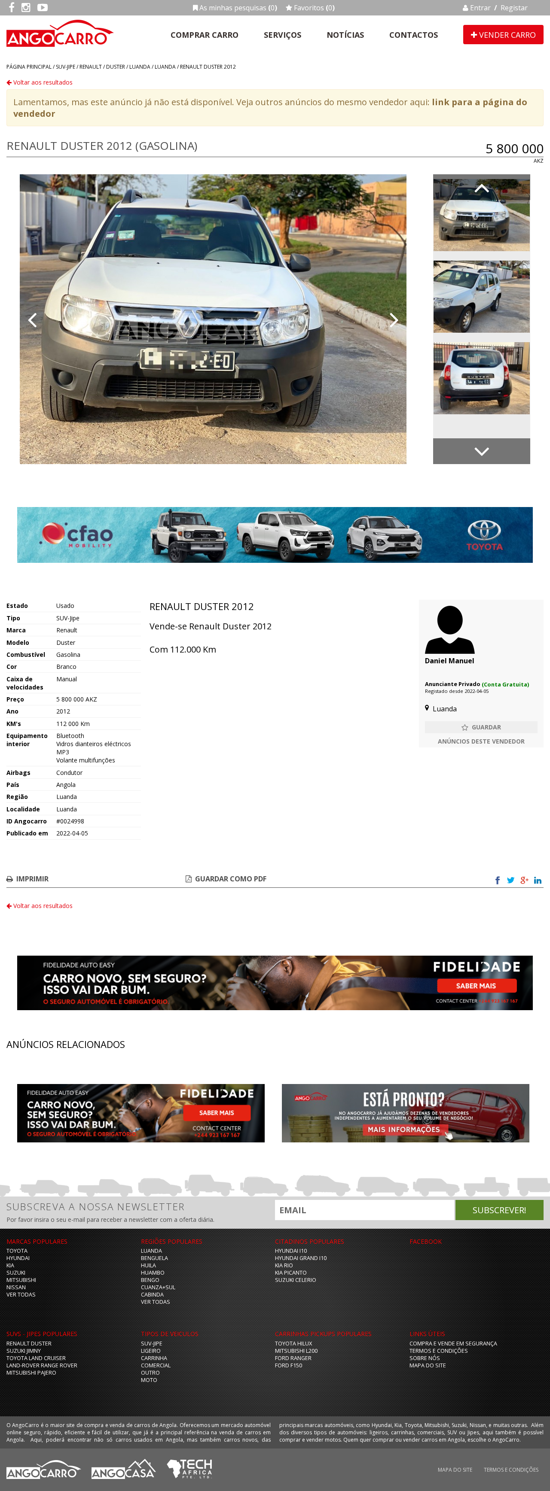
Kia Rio (284, 1265)
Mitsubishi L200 (296, 1350)
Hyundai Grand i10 (301, 1258)
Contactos (413, 35)
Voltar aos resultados (42, 82)
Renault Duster (29, 1343)
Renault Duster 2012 (208, 66)
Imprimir (32, 879)
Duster (115, 66)
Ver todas (21, 1294)
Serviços (282, 35)
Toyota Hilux (293, 1343)
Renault (90, 66)
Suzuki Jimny (23, 1350)
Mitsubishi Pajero (31, 1372)
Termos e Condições (438, 1350)
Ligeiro (151, 1350)
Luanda (139, 66)
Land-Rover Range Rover (41, 1365)
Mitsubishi (21, 1280)
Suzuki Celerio (295, 1280)
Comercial (156, 1365)
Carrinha (154, 1358)
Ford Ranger (293, 1358)
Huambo (153, 1272)
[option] (213, 319)
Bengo (150, 1280)
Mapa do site (427, 1365)
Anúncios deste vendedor (481, 741)
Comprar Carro (204, 35)
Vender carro (506, 35)
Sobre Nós (424, 1358)
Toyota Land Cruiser (36, 1358)
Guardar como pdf (230, 879)
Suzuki (15, 1272)
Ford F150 (288, 1365)
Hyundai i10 (291, 1250)
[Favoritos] (481, 727)
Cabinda (152, 1294)
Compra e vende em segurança (453, 1343)
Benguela (154, 1258)
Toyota (17, 1250)
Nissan (16, 1287)
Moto (149, 1380)
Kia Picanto (291, 1272)
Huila (148, 1265)
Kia (10, 1265)
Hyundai (18, 1258)
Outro (150, 1372)
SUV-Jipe (65, 66)
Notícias (345, 35)
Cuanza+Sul (158, 1287)
